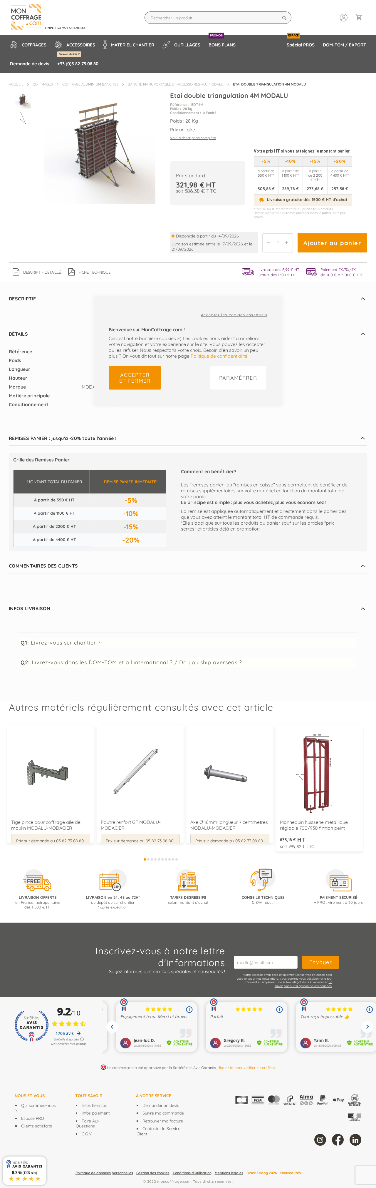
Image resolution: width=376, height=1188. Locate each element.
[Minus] (267, 242)
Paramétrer (238, 377)
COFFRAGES (43, 84)
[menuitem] (28, 44)
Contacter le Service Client (158, 1131)
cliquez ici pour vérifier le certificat (246, 1067)
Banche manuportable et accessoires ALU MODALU (176, 84)
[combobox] (218, 17)
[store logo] (53, 17)
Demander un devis (160, 1105)
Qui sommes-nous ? (35, 1108)
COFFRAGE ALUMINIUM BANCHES (90, 84)
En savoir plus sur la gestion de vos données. (303, 984)
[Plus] (288, 242)
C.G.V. (87, 1134)
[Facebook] (338, 1140)
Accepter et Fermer (135, 378)
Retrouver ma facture (162, 1121)
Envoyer (320, 962)
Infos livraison (94, 1105)
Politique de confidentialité (219, 356)
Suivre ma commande (163, 1113)
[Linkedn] (355, 1140)
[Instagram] (320, 1140)
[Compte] (344, 17)
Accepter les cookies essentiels (234, 314)
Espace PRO (32, 1118)
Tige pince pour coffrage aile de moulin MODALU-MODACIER (45, 825)
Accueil (16, 84)
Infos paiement (96, 1113)
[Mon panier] (361, 18)
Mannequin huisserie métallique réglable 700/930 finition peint (314, 825)
